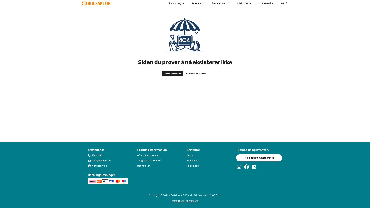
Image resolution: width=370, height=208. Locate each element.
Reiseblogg (193, 165)
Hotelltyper (242, 3)
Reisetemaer (219, 3)
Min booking (174, 3)
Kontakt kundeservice (197, 74)
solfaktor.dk (178, 200)
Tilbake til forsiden (172, 74)
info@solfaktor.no (101, 160)
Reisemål (196, 3)
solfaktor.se (192, 200)
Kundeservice (266, 3)
